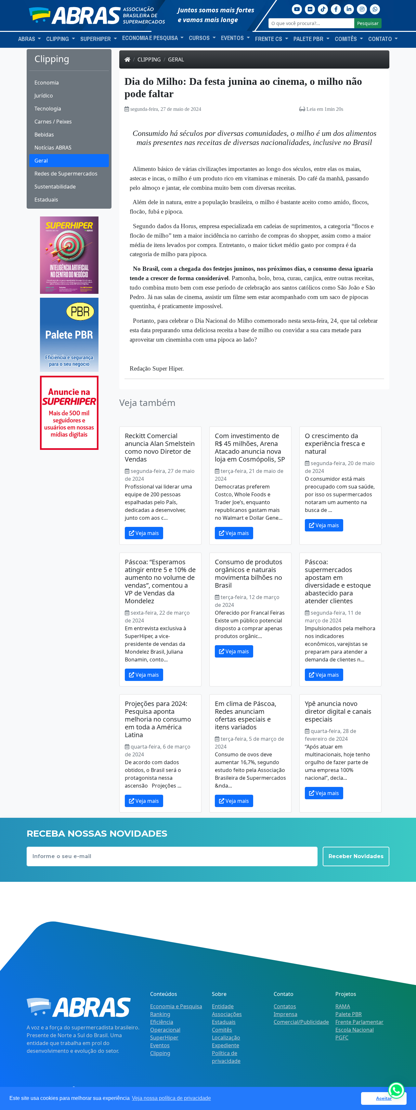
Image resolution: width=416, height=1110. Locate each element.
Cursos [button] (200, 38)
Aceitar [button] (384, 1098)
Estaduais (46, 199)
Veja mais (146, 533)
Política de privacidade (226, 1057)
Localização (226, 1037)
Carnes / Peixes (53, 121)
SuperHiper (164, 1037)
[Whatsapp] (375, 8)
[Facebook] (336, 8)
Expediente (225, 1045)
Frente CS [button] (269, 39)
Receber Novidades (356, 856)
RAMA (342, 1006)
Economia (46, 82)
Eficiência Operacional (165, 1025)
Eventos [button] (233, 38)
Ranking (160, 1014)
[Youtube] (297, 8)
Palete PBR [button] (309, 39)
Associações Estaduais (227, 1018)
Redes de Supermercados (66, 173)
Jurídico (43, 95)
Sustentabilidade (55, 186)
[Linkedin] (349, 8)
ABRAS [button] (27, 39)
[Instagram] (362, 8)
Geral (41, 160)
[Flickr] (310, 8)
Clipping (149, 59)
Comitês (222, 1029)
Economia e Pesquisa (176, 1006)
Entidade (223, 1006)
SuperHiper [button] (96, 39)
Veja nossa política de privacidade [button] (171, 1098)
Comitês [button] (346, 39)
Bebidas (44, 134)
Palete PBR (348, 1014)
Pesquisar (368, 23)
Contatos (285, 1006)
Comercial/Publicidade (301, 1021)
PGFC (341, 1037)
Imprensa (285, 1014)
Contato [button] (380, 39)
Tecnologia (47, 108)
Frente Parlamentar (359, 1021)
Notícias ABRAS (53, 147)
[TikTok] (323, 8)
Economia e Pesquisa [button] (150, 38)
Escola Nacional (354, 1029)
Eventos (160, 1045)
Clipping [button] (58, 39)
